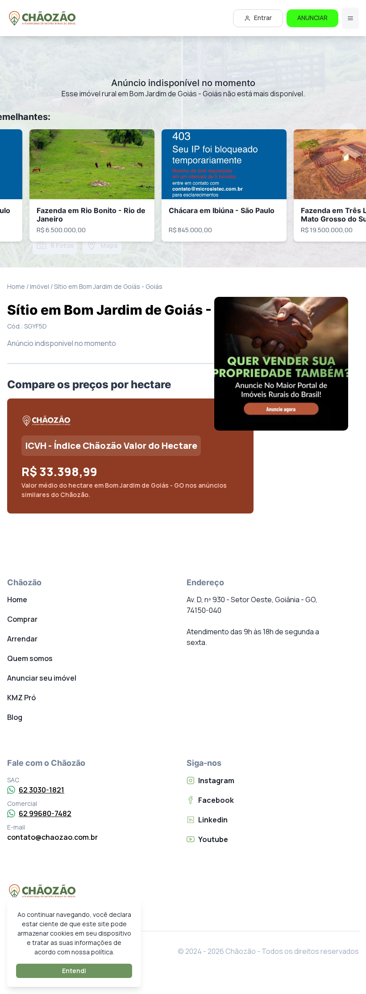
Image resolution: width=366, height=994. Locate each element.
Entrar (263, 17)
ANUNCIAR (312, 17)
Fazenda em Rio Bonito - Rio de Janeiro (91, 214)
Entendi (74, 970)
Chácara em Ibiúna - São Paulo (221, 210)
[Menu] (350, 18)
